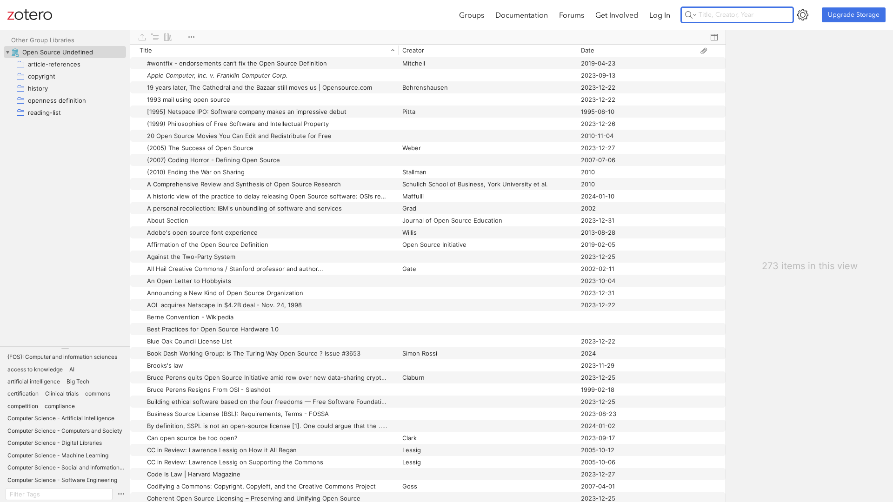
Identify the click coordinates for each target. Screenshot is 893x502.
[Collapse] (7, 52)
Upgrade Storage (854, 15)
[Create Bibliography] (168, 37)
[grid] (428, 273)
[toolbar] (428, 37)
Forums (571, 15)
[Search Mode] (691, 15)
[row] (428, 50)
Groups (471, 15)
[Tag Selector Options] (121, 494)
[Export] (142, 37)
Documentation (521, 15)
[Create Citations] (155, 37)
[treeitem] (65, 52)
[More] (191, 37)
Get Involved (616, 15)
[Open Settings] (803, 15)
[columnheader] (264, 50)
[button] (62, 357)
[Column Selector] (714, 37)
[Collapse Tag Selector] (65, 348)
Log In (659, 15)
